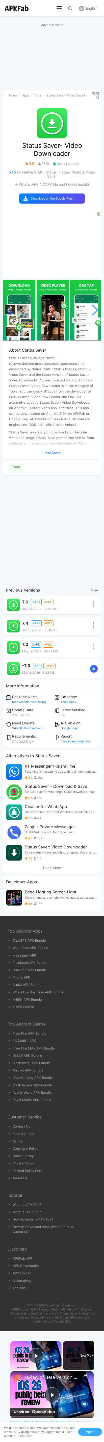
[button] (95, 310)
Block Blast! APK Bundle (31, 1063)
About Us (20, 1178)
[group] (19, 310)
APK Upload (22, 1273)
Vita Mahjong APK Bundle (33, 1078)
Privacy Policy (23, 1163)
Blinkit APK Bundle (27, 985)
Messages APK (24, 955)
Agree (90, 1432)
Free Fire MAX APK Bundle (34, 1048)
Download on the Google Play (52, 198)
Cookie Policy (23, 1156)
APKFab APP (22, 1258)
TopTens (19, 1288)
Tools (16, 467)
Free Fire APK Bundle (29, 1033)
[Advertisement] (52, 530)
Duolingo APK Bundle (29, 970)
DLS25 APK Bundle (27, 1056)
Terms (17, 1141)
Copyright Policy (25, 1148)
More (94, 590)
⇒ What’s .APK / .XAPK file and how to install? (52, 184)
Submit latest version (27, 728)
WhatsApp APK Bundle (30, 948)
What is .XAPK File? (28, 1212)
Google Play (69, 728)
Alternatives (22, 1281)
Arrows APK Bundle (28, 1070)
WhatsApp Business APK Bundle (38, 992)
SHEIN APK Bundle (27, 999)
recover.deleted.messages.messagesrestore (43, 702)
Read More (52, 868)
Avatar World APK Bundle (32, 1092)
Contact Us (21, 1126)
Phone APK (21, 977)
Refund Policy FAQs (28, 1171)
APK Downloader (26, 1266)
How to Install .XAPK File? (33, 1219)
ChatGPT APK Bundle (29, 940)
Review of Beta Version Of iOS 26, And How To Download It (52, 1377)
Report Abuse (23, 1134)
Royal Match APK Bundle (32, 1100)
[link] (17, 1378)
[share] (85, 1375)
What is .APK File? (27, 1205)
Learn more (25, 1436)
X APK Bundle (23, 1007)
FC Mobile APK (24, 1041)
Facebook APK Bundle (30, 963)
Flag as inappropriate (75, 741)
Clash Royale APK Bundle (32, 1085)
